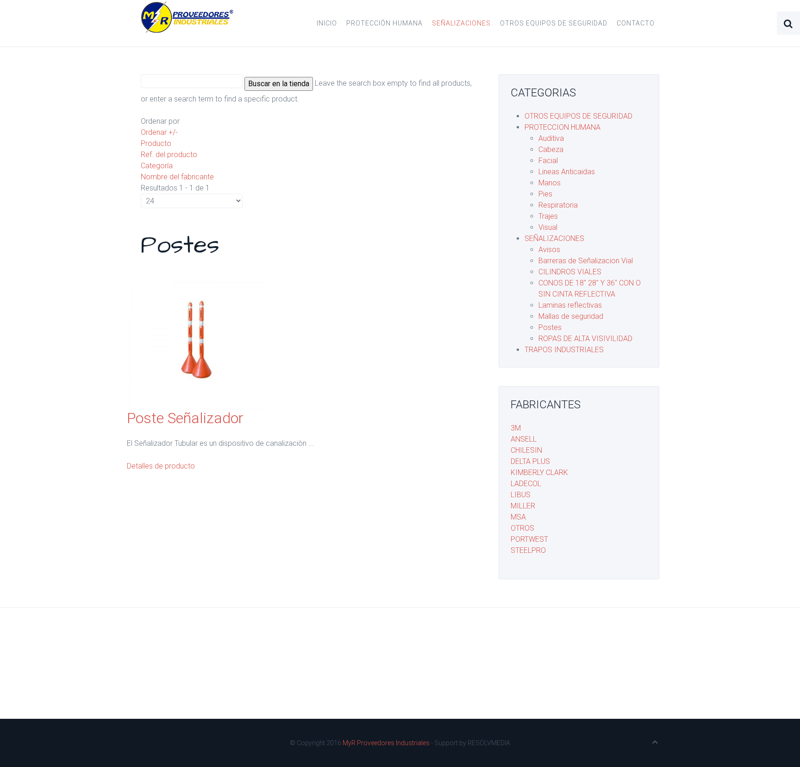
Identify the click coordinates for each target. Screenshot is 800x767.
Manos (549, 182)
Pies (545, 194)
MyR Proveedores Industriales (386, 743)
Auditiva (551, 138)
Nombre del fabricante (177, 176)
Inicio (327, 23)
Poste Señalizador (185, 418)
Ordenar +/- (159, 132)
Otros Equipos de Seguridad (553, 23)
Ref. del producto (169, 154)
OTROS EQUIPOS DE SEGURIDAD (578, 116)
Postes (550, 327)
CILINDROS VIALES (569, 271)
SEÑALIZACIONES (554, 238)
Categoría (157, 165)
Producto (156, 143)
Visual (547, 227)
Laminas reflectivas (570, 305)
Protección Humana (384, 23)
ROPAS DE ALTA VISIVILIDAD (585, 338)
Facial (548, 160)
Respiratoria (558, 205)
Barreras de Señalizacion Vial (585, 260)
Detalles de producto (161, 466)
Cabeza (550, 149)
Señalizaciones (461, 23)
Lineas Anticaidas (566, 171)
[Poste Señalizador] (196, 339)
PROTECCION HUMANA (562, 127)
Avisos (549, 249)
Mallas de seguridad (570, 316)
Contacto (636, 23)
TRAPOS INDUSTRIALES (564, 349)
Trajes (548, 216)
